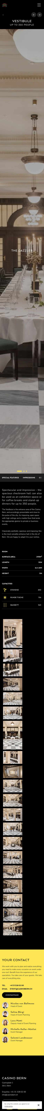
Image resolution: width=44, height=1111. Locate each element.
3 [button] (26, 471)
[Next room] (39, 14)
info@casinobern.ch (10, 1095)
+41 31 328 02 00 (17, 985)
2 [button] (22, 471)
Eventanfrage (12, 995)
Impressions (29, 478)
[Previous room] (33, 14)
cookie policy (8, 1106)
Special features (10, 478)
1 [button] (17, 471)
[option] (22, 251)
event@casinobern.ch (21, 989)
